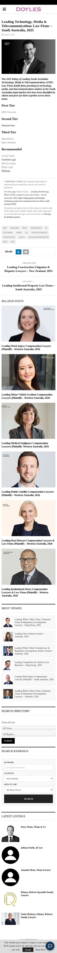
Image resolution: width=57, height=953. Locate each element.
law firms (7, 232)
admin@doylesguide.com (31, 939)
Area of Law (10, 784)
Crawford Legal (9, 159)
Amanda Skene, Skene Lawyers (36, 870)
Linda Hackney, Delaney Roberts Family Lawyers (36, 916)
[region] (28, 56)
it (46, 228)
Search (28, 798)
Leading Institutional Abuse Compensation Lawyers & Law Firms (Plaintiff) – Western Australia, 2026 (25, 592)
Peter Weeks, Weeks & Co (33, 826)
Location (9, 773)
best (25, 228)
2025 (4, 228)
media (19, 232)
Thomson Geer (8, 125)
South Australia (39, 232)
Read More (40, 950)
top (12, 242)
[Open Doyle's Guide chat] (50, 946)
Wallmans (6, 170)
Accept (28, 949)
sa (27, 232)
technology (9, 237)
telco (22, 237)
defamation (36, 228)
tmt (5, 242)
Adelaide (14, 228)
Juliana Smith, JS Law (32, 847)
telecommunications (38, 237)
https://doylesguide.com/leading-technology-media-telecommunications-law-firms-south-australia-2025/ (27, 201)
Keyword (9, 762)
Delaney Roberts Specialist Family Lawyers (37, 894)
